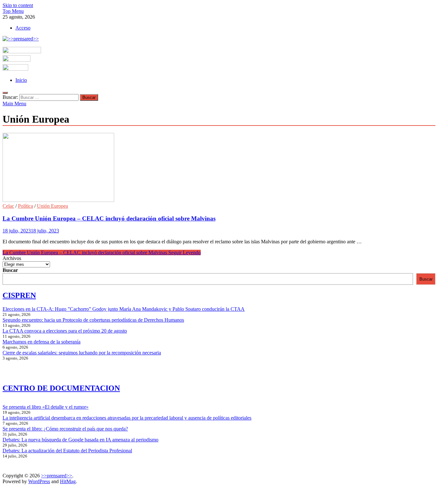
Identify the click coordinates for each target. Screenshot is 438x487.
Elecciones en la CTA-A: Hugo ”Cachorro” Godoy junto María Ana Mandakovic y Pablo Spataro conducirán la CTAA (124, 309)
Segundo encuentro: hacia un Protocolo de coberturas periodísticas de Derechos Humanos (93, 320)
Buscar (10, 270)
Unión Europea (52, 206)
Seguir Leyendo (102, 252)
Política (25, 206)
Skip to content (18, 5)
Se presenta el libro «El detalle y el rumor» (45, 407)
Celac (8, 206)
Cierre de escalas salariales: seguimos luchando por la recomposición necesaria (82, 352)
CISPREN (19, 295)
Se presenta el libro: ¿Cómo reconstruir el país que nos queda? (65, 428)
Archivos (12, 258)
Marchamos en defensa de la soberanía (41, 341)
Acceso (22, 27)
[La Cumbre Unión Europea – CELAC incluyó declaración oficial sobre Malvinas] (219, 168)
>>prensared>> (56, 475)
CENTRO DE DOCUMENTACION (61, 388)
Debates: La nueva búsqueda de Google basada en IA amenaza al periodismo (80, 439)
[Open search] (5, 93)
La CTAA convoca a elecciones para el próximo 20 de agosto (65, 331)
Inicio (21, 80)
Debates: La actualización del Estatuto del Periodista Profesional (67, 450)
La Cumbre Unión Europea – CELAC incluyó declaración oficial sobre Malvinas (109, 218)
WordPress (39, 481)
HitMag (68, 481)
